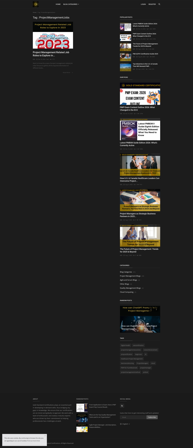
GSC (34, 59)
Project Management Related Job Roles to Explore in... (51, 54)
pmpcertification (126, 354)
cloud (153, 363)
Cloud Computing (126, 292)
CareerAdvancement (150, 350)
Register (152, 4)
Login (143, 4)
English (125, 424)
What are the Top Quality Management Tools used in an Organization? (102, 416)
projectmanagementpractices (131, 350)
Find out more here (33, 441)
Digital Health (125, 345)
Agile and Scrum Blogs (128, 280)
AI (145, 354)
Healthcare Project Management (132, 359)
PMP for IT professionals (129, 368)
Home (58, 4)
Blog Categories (70, 4)
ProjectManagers (142, 363)
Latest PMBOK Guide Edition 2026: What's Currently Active (145, 25)
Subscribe (152, 417)
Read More (66, 72)
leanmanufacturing (127, 363)
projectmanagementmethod (130, 372)
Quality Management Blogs (130, 288)
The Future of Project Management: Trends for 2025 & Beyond (145, 45)
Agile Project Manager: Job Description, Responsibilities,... (102, 426)
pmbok (145, 372)
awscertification (138, 345)
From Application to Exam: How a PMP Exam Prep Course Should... (102, 406)
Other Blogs (124, 284)
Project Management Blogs (130, 276)
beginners (138, 354)
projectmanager (145, 368)
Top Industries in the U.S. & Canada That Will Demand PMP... (145, 65)
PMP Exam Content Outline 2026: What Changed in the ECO (144, 35)
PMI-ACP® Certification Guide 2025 (145, 54)
